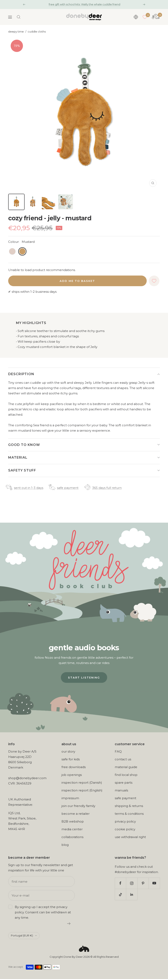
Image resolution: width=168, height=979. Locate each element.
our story (68, 751)
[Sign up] (69, 923)
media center (72, 829)
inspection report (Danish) (81, 782)
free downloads (73, 767)
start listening (84, 677)
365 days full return (107, 488)
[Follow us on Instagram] (131, 883)
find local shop (126, 775)
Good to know (24, 445)
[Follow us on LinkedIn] (131, 894)
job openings (71, 775)
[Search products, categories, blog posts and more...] (18, 17)
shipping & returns (129, 806)
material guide (126, 767)
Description (21, 374)
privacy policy (125, 821)
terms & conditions (129, 814)
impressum (70, 798)
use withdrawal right (130, 837)
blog (65, 845)
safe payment (67, 488)
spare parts (123, 782)
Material (17, 457)
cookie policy (125, 829)
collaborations (72, 837)
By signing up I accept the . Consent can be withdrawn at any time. (43, 912)
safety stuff (22, 470)
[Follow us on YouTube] (154, 883)
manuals (121, 790)
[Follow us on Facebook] (120, 883)
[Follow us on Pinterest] (143, 883)
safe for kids (70, 759)
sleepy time (16, 31)
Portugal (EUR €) (22, 935)
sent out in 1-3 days (28, 488)
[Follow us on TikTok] (120, 894)
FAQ (118, 751)
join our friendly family (78, 806)
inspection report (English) (81, 790)
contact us (123, 759)
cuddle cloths (37, 31)
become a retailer (75, 814)
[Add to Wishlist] (154, 281)
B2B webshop (72, 821)
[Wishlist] (145, 17)
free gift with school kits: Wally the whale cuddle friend (84, 4)
